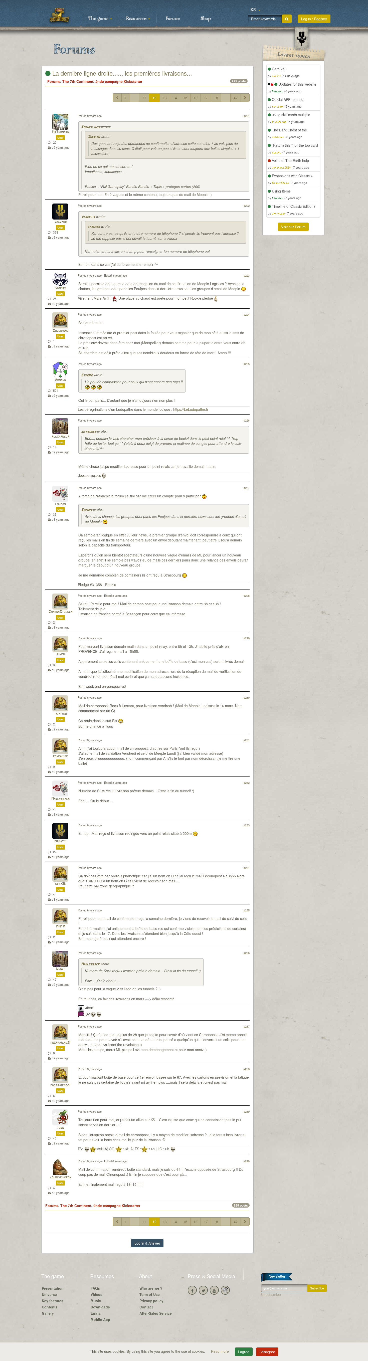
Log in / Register (314, 18)
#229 (247, 638)
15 (185, 97)
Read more (220, 1351)
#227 (247, 488)
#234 (247, 868)
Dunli (60, 969)
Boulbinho (60, 331)
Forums (173, 19)
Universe (49, 1294)
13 (165, 97)
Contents (50, 1306)
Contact (146, 1306)
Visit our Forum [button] (293, 226)
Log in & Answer (147, 1243)
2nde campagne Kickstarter (118, 81)
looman (60, 504)
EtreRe (87, 375)
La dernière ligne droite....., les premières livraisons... (121, 73)
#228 (247, 596)
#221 (247, 116)
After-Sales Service (155, 1313)
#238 (247, 1069)
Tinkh (60, 654)
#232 (247, 783)
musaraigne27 (60, 1043)
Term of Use (149, 1294)
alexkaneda (60, 437)
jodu (60, 1128)
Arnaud (60, 380)
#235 (247, 910)
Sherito (94, 137)
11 (144, 97)
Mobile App (100, 1319)
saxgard (60, 222)
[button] (255, 10)
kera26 (60, 884)
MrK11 (60, 926)
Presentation (53, 1288)
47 (236, 97)
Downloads (100, 1306)
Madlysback (60, 799)
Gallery (48, 1313)
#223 (247, 275)
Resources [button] (137, 19)
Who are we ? (150, 1288)
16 (196, 97)
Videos (96, 1294)
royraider (60, 756)
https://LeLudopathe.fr (190, 409)
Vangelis (88, 217)
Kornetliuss (90, 127)
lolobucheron (60, 1177)
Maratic (60, 841)
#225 (247, 364)
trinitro (60, 714)
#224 (247, 314)
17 (206, 97)
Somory (60, 288)
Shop (206, 19)
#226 (247, 420)
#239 (247, 1111)
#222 (247, 206)
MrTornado (60, 132)
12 (154, 97)
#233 (247, 825)
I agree (243, 1351)
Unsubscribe (271, 1294)
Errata (96, 1313)
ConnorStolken (60, 612)
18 (216, 97)
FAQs (95, 1288)
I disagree (267, 1351)
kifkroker (88, 432)
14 (175, 97)
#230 (247, 697)
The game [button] (99, 19)
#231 (247, 740)
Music (96, 1300)
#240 (247, 1161)
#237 (247, 1026)
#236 (247, 953)
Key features (52, 1300)
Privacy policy (151, 1300)
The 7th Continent (77, 81)
